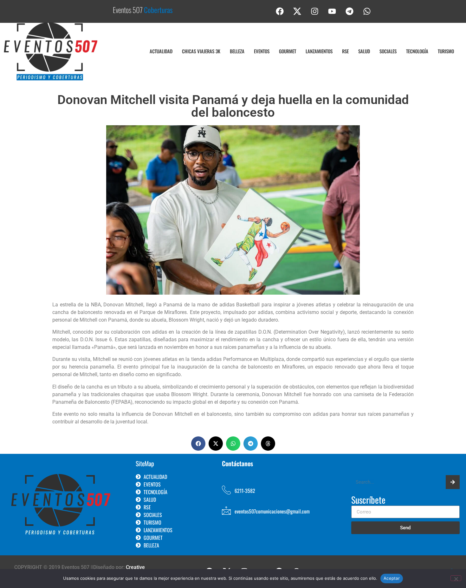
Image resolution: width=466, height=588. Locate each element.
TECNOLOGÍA (417, 51)
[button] (198, 443)
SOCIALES (388, 51)
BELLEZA (237, 51)
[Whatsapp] (367, 11)
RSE (345, 51)
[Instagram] (315, 11)
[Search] (453, 482)
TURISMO (446, 51)
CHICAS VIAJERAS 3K (201, 51)
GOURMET (287, 51)
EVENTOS (261, 51)
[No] (455, 578)
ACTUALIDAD (161, 51)
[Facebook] (280, 11)
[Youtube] (332, 11)
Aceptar (392, 578)
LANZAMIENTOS (319, 51)
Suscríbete (368, 500)
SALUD (364, 51)
